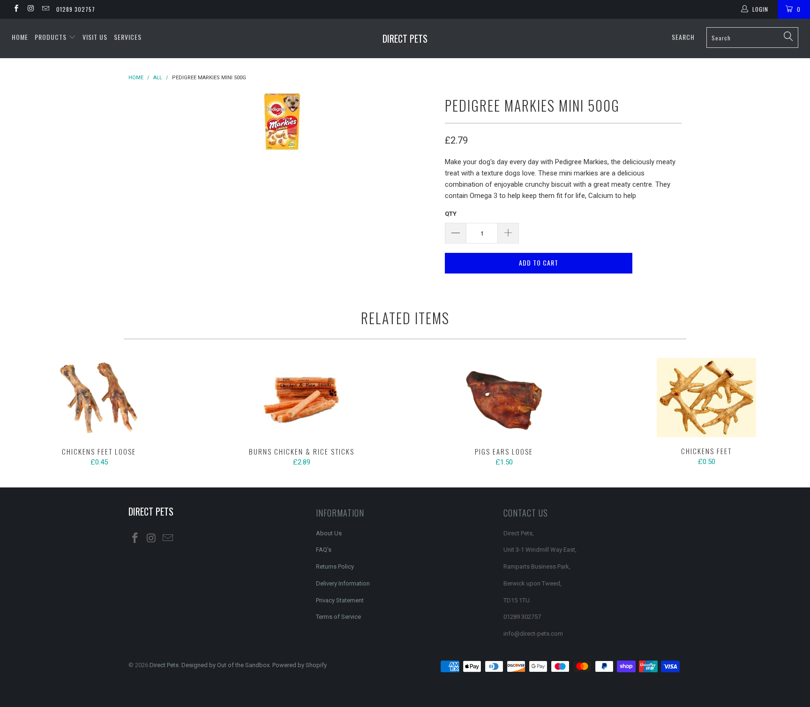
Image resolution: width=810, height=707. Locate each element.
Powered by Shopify (299, 665)
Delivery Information (343, 583)
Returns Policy (335, 566)
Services (128, 37)
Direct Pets (405, 38)
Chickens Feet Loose (99, 398)
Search (683, 37)
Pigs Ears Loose (504, 398)
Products (51, 37)
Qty (451, 213)
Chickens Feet (706, 398)
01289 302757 (75, 9)
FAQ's (323, 549)
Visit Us (94, 37)
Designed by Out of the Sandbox (225, 665)
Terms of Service (338, 616)
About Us (329, 533)
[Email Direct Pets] (45, 9)
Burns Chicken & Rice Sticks (301, 398)
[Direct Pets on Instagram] (30, 9)
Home (20, 37)
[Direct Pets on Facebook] (16, 9)
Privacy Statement (340, 600)
